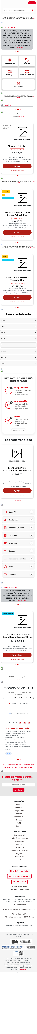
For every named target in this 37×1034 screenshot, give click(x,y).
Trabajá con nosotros (19, 838)
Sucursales (24, 703)
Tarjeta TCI (19, 857)
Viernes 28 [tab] (12, 698)
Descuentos (19, 841)
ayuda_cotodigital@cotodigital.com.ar (19, 909)
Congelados (19, 811)
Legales (19, 853)
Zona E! (19, 860)
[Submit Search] (32, 10)
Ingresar (31, 3)
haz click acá (22, 969)
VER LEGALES (20, 48)
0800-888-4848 (19, 905)
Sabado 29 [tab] (23, 698)
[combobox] (17, 10)
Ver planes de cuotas (17, 170)
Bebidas (18, 808)
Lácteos (19, 804)
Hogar (18, 826)
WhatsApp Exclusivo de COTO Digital (19, 915)
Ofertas (19, 844)
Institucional (19, 835)
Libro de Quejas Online (19, 871)
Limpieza (18, 814)
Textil (19, 823)
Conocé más (17, 430)
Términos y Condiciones (19, 889)
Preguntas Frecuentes (19, 886)
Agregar (17, 166)
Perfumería (18, 817)
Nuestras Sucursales (19, 850)
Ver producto (17, 655)
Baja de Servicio (19, 882)
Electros (19, 820)
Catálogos (19, 847)
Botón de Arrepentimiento (19, 876)
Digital (13, 703)
